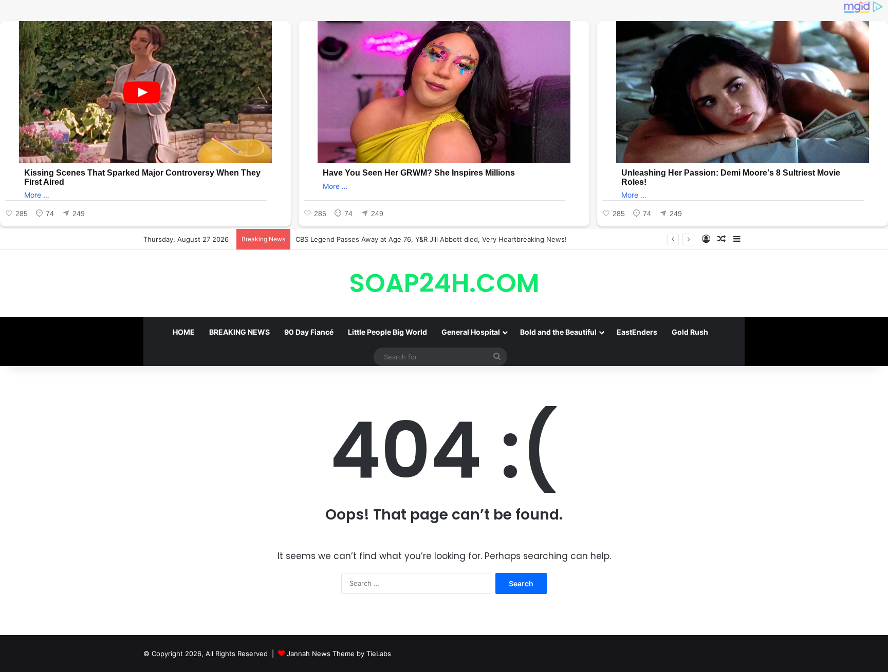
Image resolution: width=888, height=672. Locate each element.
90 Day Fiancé (309, 332)
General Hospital (470, 332)
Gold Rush (690, 332)
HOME (184, 332)
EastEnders (637, 332)
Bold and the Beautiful (558, 332)
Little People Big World (387, 332)
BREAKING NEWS (239, 332)
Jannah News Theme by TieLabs (339, 653)
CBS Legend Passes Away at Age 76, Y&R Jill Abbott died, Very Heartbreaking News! (431, 239)
